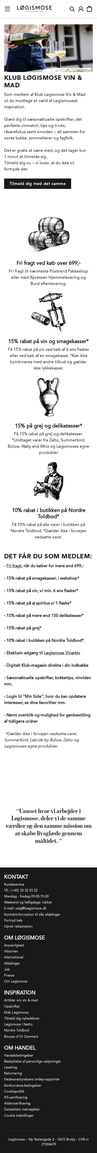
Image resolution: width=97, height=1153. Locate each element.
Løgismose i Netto (18, 1024)
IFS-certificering (15, 1097)
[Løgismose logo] (34, 9)
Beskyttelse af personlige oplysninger (32, 1061)
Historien (11, 951)
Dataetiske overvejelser (22, 1109)
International (13, 957)
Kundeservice (14, 884)
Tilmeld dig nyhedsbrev (21, 1018)
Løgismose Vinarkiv (62, 652)
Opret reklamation (18, 926)
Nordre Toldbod (16, 1030)
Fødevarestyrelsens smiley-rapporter (32, 1079)
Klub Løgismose (16, 1012)
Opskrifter (12, 1006)
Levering (10, 1067)
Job (7, 969)
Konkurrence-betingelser (22, 1085)
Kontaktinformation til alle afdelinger (32, 914)
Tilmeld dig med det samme (38, 183)
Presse (9, 975)
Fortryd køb (13, 920)
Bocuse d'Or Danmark (21, 1036)
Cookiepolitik (14, 1091)
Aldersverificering (17, 1103)
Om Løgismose (15, 981)
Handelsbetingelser (18, 1055)
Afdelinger (12, 963)
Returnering (13, 1073)
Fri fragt (13, 565)
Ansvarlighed (14, 945)
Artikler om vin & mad (21, 1000)
